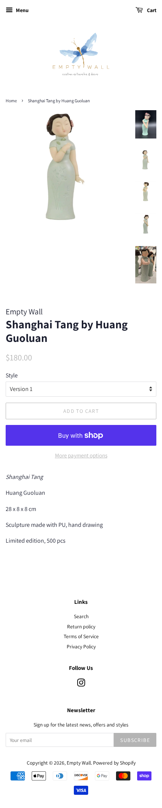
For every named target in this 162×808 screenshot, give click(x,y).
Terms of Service (81, 636)
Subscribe (135, 740)
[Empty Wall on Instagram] (81, 684)
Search (81, 616)
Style (12, 375)
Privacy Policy (81, 646)
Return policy (81, 626)
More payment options (81, 455)
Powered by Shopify (114, 762)
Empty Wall (79, 762)
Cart (151, 10)
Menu (22, 10)
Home (11, 100)
